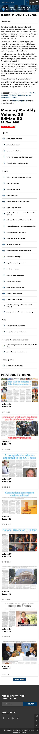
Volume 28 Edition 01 (6, 405)
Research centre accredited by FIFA (17, 163)
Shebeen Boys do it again (14, 138)
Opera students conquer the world (17, 332)
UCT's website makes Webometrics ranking (19, 220)
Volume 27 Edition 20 (6, 517)
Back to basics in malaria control (16, 352)
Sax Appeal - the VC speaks (15, 365)
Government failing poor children (17, 232)
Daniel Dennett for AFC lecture (16, 238)
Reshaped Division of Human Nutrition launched (21, 226)
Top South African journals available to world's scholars (20, 214)
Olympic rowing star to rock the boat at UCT (20, 157)
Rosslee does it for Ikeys (14, 151)
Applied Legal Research (14, 207)
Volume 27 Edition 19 (6, 555)
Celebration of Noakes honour (16, 287)
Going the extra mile (13, 183)
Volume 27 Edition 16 (6, 667)
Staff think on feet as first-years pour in (18, 201)
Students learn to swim (13, 145)
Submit (30, 704)
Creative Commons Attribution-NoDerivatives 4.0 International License (18, 95)
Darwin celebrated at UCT (14, 293)
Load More (19, 679)
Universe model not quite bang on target (19, 250)
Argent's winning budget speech (16, 263)
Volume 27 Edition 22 (6, 442)
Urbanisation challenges (14, 256)
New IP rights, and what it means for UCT (19, 177)
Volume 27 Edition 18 (6, 592)
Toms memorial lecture (14, 244)
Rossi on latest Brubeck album (16, 326)
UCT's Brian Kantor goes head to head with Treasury (19, 305)
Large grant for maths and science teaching (20, 312)
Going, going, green (12, 195)
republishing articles (20, 101)
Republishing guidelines (20, 732)
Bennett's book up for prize (15, 299)
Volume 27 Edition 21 (6, 480)
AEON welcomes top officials (15, 275)
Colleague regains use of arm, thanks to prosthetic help (22, 345)
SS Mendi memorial (12, 269)
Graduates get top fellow (14, 281)
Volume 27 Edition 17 (6, 630)
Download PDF (7, 126)
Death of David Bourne (13, 189)
